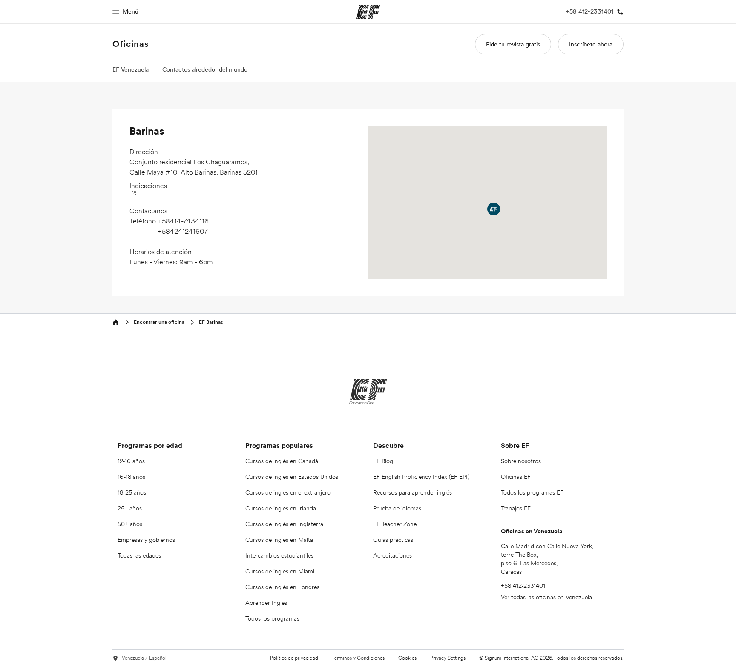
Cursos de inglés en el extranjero (288, 492)
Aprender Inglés (266, 602)
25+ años (130, 508)
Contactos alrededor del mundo (204, 69)
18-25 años (132, 492)
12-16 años (131, 461)
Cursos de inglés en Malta (279, 539)
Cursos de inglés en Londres (282, 587)
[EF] (368, 391)
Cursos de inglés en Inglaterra (284, 524)
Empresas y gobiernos (146, 539)
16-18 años (131, 476)
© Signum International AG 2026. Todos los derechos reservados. (551, 657)
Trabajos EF (516, 508)
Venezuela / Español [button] (144, 658)
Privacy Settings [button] (448, 658)
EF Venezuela (130, 69)
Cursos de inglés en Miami (279, 571)
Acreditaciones (392, 555)
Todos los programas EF (532, 492)
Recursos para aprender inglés (412, 492)
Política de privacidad (294, 657)
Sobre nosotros (521, 461)
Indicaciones (148, 185)
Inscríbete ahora (590, 44)
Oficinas (130, 43)
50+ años (130, 524)
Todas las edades (139, 555)
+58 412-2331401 (523, 585)
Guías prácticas (393, 539)
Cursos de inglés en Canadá (281, 461)
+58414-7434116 (183, 221)
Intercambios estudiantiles (279, 555)
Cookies (407, 657)
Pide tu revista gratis (513, 44)
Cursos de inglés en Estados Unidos (291, 476)
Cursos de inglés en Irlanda (280, 508)
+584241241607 (183, 231)
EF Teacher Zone (395, 524)
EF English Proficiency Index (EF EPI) (421, 476)
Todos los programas (272, 618)
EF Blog (383, 461)
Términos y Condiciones (358, 657)
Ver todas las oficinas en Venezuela (546, 597)
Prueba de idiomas (397, 508)
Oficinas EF (516, 476)
